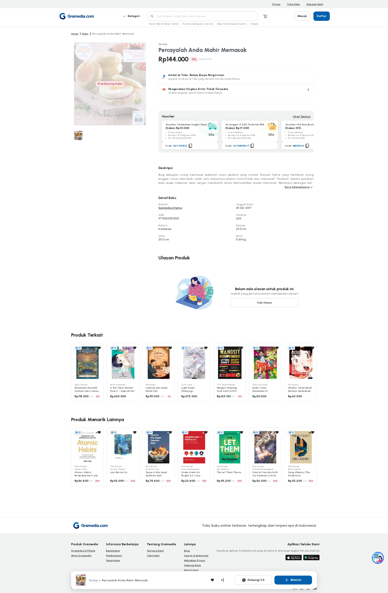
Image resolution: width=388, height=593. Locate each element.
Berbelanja (113, 550)
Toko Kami (293, 4)
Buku (85, 33)
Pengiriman (113, 560)
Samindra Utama (170, 208)
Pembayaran (114, 555)
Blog (187, 550)
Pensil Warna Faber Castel (164, 23)
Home (74, 33)
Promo (276, 4)
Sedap (162, 44)
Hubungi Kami (315, 4)
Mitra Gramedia (81, 555)
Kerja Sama (191, 570)
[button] (236, 91)
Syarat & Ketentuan (196, 555)
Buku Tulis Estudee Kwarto (232, 23)
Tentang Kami (155, 550)
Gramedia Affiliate (83, 550)
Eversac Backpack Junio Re (198, 23)
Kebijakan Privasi (194, 560)
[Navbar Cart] (265, 16)
